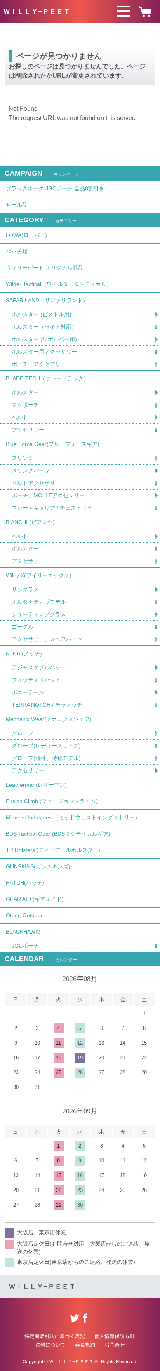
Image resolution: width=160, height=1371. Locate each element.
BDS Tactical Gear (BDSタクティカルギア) (58, 834)
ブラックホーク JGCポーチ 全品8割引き (55, 188)
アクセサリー (28, 430)
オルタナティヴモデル (39, 602)
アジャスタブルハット (39, 667)
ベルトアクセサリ (33, 483)
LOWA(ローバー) (26, 235)
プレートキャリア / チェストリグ (52, 508)
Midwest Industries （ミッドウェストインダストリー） (73, 817)
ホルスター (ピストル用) (41, 314)
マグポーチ (25, 405)
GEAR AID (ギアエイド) (35, 899)
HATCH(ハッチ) (25, 883)
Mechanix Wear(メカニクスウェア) (49, 719)
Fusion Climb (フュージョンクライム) (52, 801)
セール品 (17, 205)
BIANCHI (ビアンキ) (30, 522)
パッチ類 (17, 251)
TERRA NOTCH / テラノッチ (47, 705)
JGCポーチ (25, 945)
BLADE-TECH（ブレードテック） (47, 378)
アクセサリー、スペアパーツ (47, 639)
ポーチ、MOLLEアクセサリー (48, 495)
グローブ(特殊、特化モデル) (46, 758)
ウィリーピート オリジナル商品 (44, 268)
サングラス (25, 589)
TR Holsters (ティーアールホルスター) (53, 850)
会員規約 (85, 1345)
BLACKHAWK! (23, 932)
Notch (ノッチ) (24, 653)
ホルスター (25, 392)
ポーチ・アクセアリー (39, 364)
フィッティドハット (36, 680)
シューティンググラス (39, 614)
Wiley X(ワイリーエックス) (38, 575)
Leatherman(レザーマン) (36, 785)
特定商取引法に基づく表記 (54, 1336)
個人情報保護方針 (114, 1336)
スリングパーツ (31, 470)
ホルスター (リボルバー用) (44, 339)
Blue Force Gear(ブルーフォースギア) (52, 444)
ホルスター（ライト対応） (44, 327)
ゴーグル (22, 627)
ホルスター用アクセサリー (44, 351)
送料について (50, 1345)
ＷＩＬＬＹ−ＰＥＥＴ (36, 12)
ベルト (20, 417)
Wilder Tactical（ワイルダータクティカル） (59, 284)
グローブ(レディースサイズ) (46, 745)
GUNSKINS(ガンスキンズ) (38, 866)
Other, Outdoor (24, 915)
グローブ (22, 733)
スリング (22, 458)
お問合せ (114, 1345)
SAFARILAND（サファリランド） (47, 300)
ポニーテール (28, 692)
